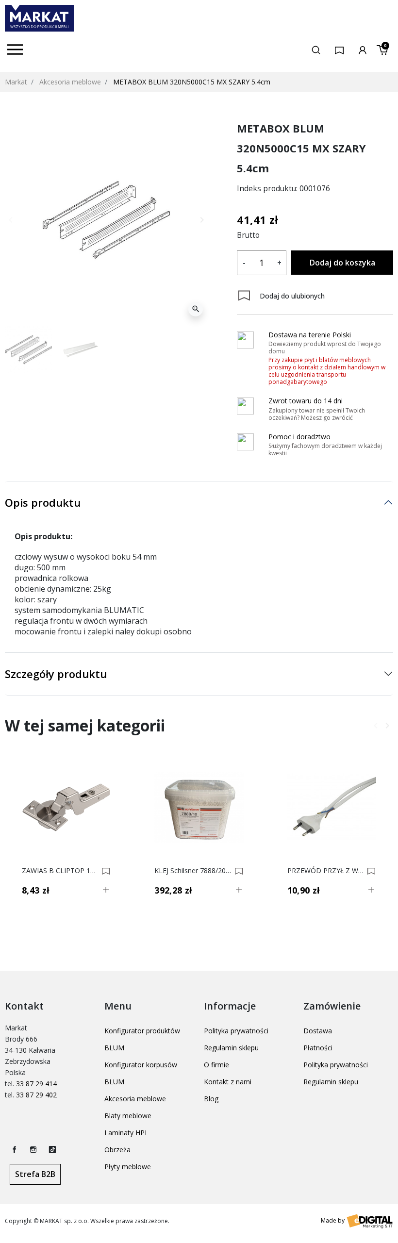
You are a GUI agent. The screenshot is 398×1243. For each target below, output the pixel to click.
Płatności (317, 1047)
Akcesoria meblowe (70, 81)
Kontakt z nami (227, 1081)
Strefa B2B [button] (35, 1174)
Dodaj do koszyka (342, 262)
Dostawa (317, 1030)
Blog (211, 1098)
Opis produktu (43, 502)
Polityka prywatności (236, 1030)
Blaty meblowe (127, 1115)
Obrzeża (117, 1149)
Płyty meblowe (127, 1166)
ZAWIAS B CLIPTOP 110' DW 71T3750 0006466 (60, 870)
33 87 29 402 (36, 1094)
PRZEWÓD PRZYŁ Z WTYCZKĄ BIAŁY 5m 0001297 (325, 870)
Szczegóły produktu (56, 673)
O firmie (216, 1064)
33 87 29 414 (36, 1083)
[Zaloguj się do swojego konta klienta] (362, 49)
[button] (316, 49)
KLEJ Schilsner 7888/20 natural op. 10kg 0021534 (192, 870)
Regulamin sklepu (231, 1047)
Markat (16, 81)
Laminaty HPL (126, 1132)
